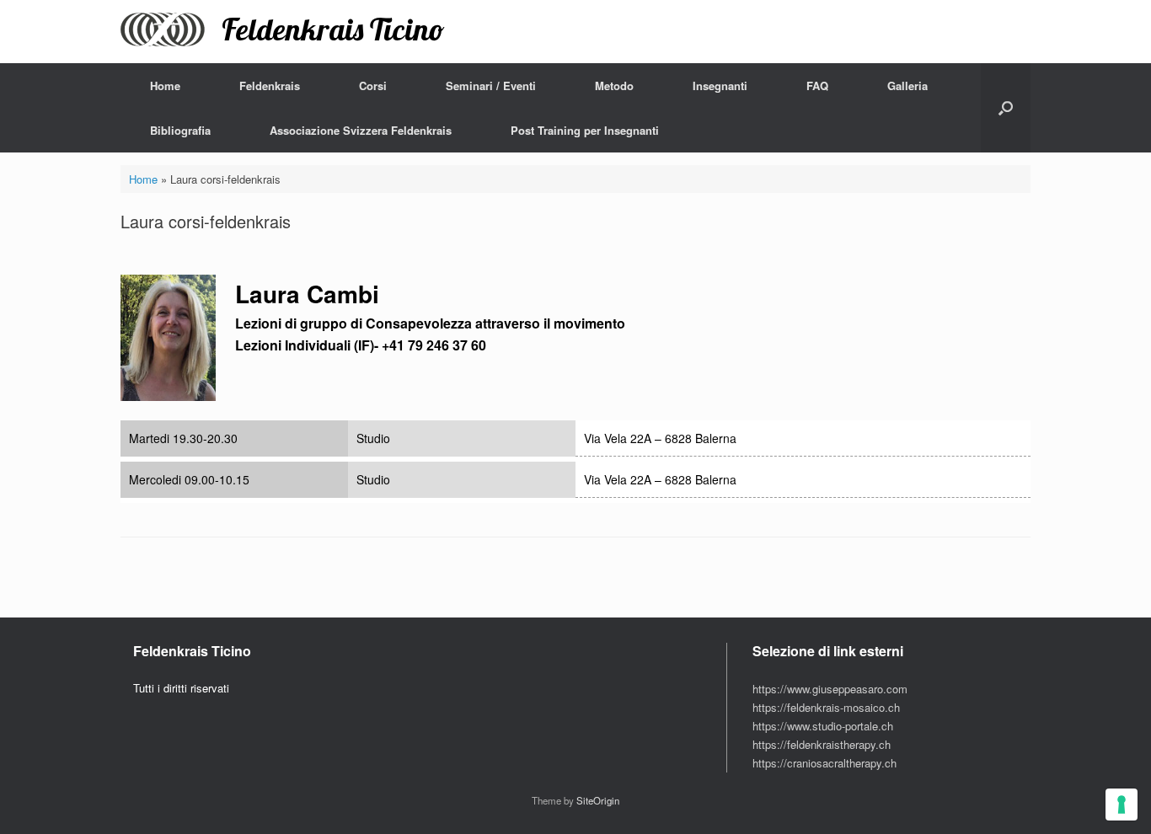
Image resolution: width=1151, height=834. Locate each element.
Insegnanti (720, 86)
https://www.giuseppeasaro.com (829, 689)
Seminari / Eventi (491, 86)
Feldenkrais (269, 86)
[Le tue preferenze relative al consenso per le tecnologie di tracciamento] (1121, 805)
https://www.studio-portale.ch (822, 726)
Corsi (373, 86)
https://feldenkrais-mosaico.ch (826, 707)
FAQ (817, 86)
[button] (1006, 107)
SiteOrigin (597, 800)
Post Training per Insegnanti (585, 130)
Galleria (907, 86)
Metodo (614, 86)
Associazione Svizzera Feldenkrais (361, 130)
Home (165, 86)
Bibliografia (180, 130)
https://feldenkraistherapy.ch (821, 744)
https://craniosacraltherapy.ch (824, 763)
